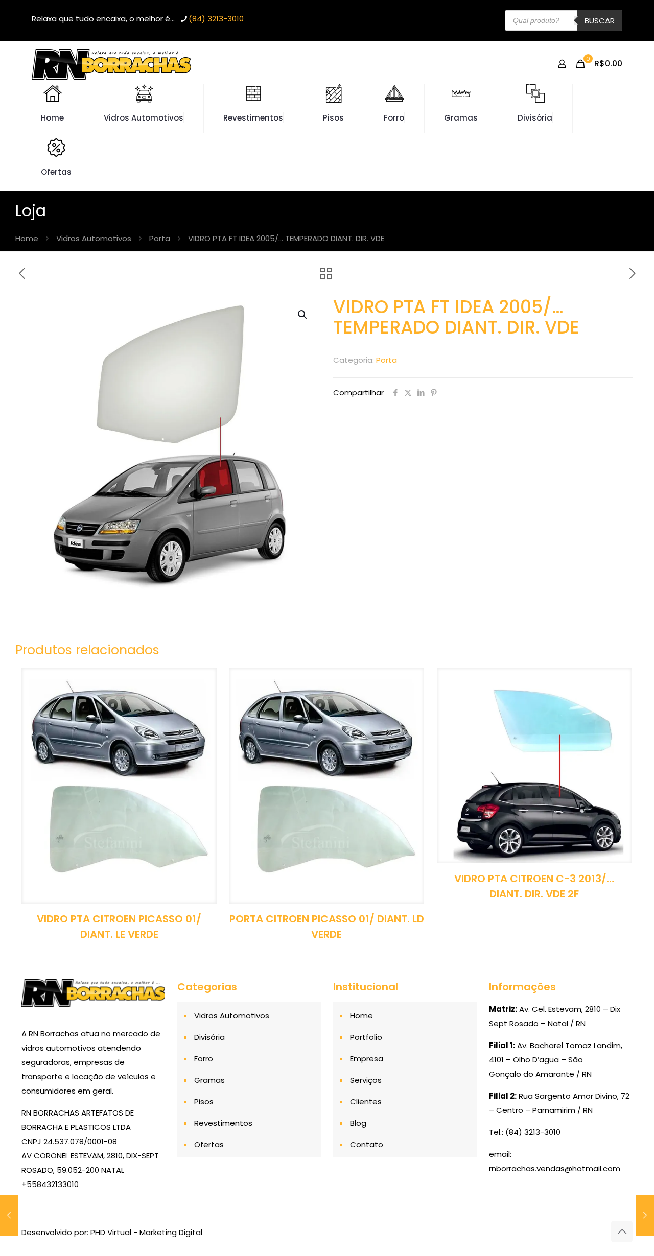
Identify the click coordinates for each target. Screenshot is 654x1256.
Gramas (209, 1080)
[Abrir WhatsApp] (628, 1230)
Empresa (366, 1058)
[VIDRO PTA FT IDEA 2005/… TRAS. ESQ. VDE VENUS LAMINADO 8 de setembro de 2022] (9, 1215)
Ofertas (209, 1144)
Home (26, 238)
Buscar (600, 20)
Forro (203, 1058)
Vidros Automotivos (93, 238)
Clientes (366, 1101)
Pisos (204, 1101)
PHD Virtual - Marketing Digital (146, 1232)
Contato (366, 1144)
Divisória (209, 1037)
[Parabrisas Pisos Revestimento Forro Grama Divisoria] (111, 64)
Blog (358, 1123)
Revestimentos (223, 1123)
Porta (159, 238)
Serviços (366, 1080)
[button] (303, 314)
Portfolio (366, 1037)
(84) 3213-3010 (216, 18)
